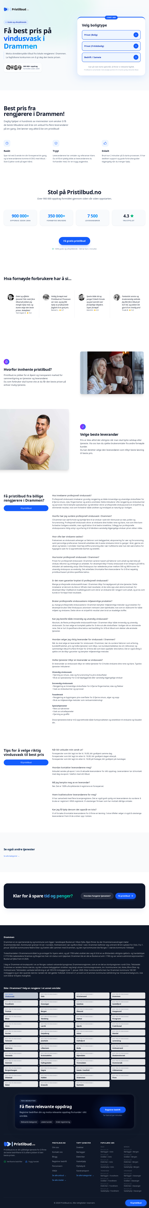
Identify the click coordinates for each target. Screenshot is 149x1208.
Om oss (55, 1147)
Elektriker (80, 1156)
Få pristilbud (26, 508)
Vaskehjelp (81, 1161)
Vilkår (54, 1170)
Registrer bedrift (112, 1109)
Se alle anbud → (59, 1175)
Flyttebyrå (80, 1166)
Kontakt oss (57, 1152)
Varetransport (82, 1170)
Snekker (80, 1147)
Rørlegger (80, 1152)
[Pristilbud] (16, 9)
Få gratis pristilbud (74, 240)
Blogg (54, 1156)
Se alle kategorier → (11, 856)
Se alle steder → (59, 1180)
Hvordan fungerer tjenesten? (97, 896)
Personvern (57, 1166)
